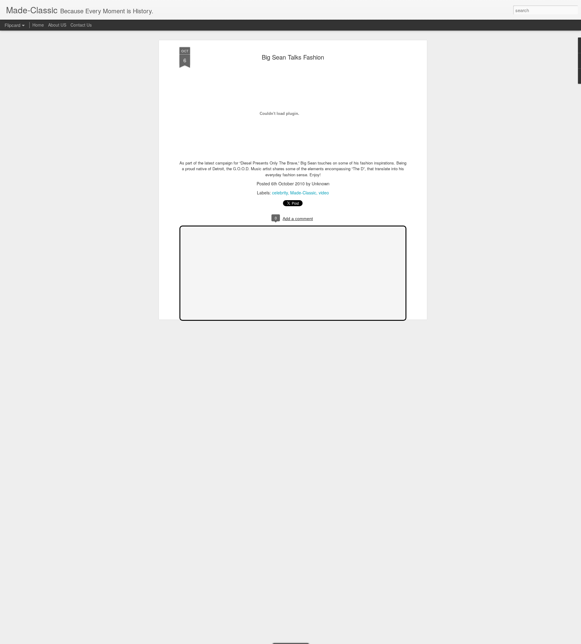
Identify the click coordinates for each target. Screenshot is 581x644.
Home (38, 25)
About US (57, 25)
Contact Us (81, 25)
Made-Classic (303, 193)
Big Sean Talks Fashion (293, 57)
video (324, 193)
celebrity (280, 193)
